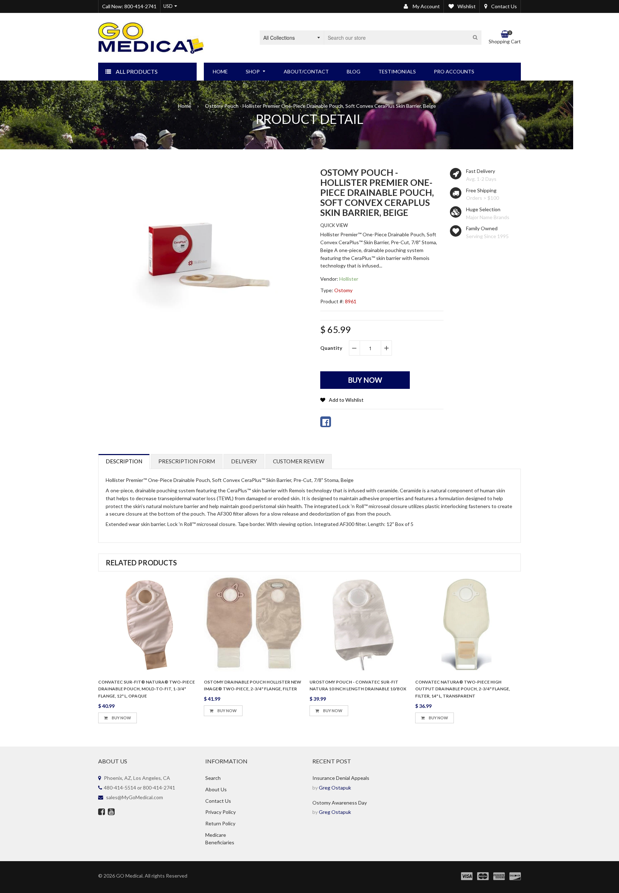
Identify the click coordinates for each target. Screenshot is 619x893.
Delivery (244, 461)
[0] (325, 421)
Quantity (331, 348)
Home (184, 106)
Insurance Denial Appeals (340, 778)
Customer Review (298, 461)
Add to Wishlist (346, 400)
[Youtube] (111, 812)
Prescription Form (186, 461)
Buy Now (121, 717)
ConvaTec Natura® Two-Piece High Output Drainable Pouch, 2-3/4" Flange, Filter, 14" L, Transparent (462, 689)
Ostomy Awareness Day (339, 803)
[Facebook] (101, 812)
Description (124, 461)
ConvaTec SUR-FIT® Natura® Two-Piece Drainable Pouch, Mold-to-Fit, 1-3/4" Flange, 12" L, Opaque (146, 689)
